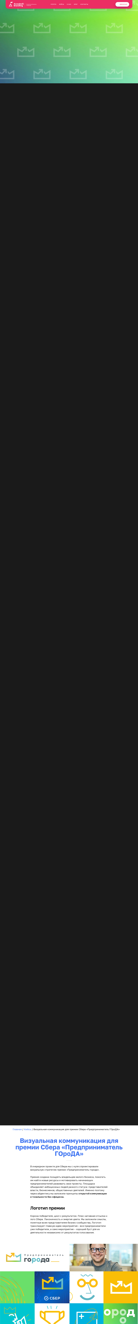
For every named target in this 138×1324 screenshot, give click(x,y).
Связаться (122, 4)
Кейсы (61, 4)
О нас (69, 4)
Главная (17, 1129)
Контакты (84, 4)
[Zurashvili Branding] (36, 4)
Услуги (53, 4)
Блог (76, 4)
